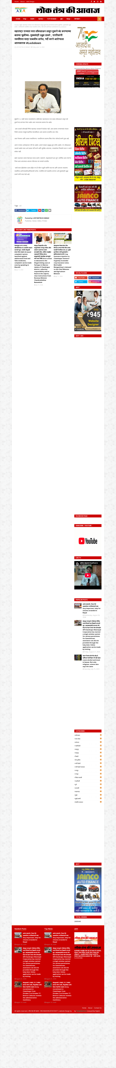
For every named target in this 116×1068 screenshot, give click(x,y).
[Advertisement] (43, 63)
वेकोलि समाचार (88, 802)
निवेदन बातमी (88, 777)
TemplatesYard (81, 1011)
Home (16, 2)
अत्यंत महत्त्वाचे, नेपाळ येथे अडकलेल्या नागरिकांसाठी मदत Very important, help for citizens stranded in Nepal (92, 608)
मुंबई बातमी (88, 799)
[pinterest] (101, 1)
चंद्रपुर (88, 749)
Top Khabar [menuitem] (51, 19)
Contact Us (98, 1008)
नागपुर (88, 770)
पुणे (88, 785)
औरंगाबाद (88, 735)
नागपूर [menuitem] (24, 19)
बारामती (88, 788)
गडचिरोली (88, 746)
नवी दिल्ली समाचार (88, 767)
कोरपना (88, 742)
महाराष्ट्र (88, 792)
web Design (30, 2)
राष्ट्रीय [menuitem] (32, 19)
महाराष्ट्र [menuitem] (40, 19)
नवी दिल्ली (88, 763)
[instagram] (98, 1)
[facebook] (91, 1)
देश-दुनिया (88, 760)
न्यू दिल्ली (88, 781)
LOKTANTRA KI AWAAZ (23, 47)
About (22, 2)
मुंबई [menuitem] (61, 19)
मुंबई (21, 25)
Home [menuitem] (18, 19)
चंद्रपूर (88, 753)
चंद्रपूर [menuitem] (68, 19)
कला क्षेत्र (88, 739)
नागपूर (88, 774)
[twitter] (94, 1)
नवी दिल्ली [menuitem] (77, 19)
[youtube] (80, 277)
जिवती (88, 756)
